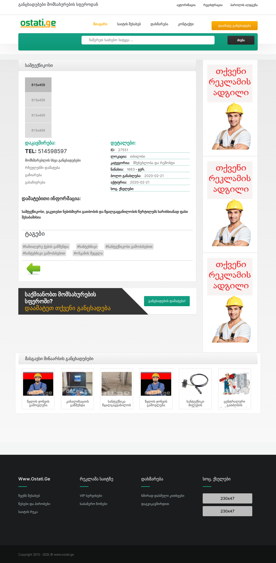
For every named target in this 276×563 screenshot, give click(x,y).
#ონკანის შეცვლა (88, 253)
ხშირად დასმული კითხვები (162, 496)
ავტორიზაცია (186, 5)
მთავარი (100, 24)
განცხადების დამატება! (166, 301)
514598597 (46, 151)
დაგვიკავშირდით (155, 504)
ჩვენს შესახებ (29, 496)
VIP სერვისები (91, 496)
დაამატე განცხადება (234, 26)
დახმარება (159, 24)
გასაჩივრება (35, 182)
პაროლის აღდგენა (244, 5)
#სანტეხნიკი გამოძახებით (44, 253)
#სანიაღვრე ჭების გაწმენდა (46, 246)
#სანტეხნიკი (87, 246)
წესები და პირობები (34, 504)
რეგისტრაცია (213, 5)
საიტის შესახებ (129, 24)
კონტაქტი (186, 24)
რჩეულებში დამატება (42, 167)
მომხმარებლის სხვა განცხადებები (53, 160)
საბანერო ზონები (93, 504)
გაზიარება (33, 175)
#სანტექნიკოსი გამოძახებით (129, 246)
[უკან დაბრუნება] (32, 268)
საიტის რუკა (28, 512)
